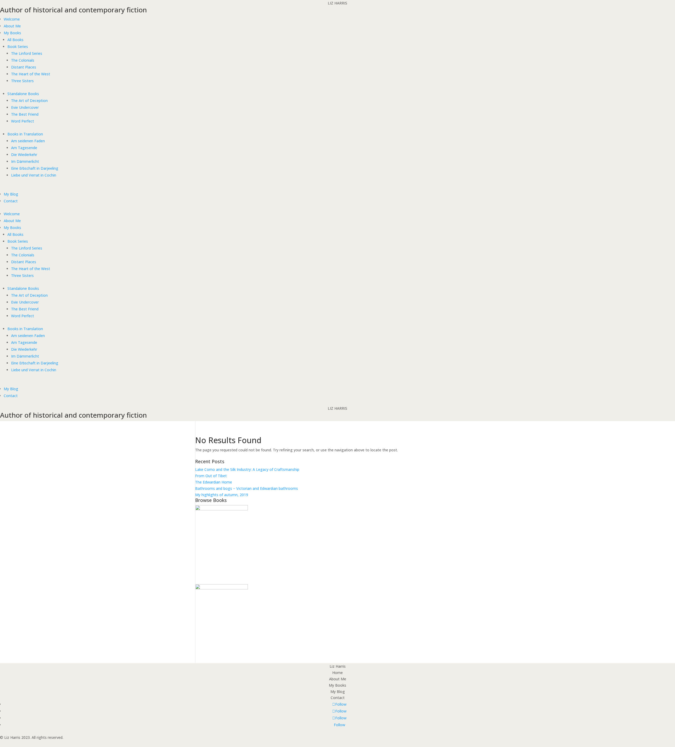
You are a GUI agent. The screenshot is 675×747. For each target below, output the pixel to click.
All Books (15, 39)
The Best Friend (24, 114)
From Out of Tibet (211, 475)
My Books (12, 32)
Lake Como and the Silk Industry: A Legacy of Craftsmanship (247, 469)
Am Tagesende (24, 147)
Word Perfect (22, 121)
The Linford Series (26, 53)
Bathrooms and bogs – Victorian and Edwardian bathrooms (246, 488)
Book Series (17, 46)
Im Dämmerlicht (25, 161)
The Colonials (22, 60)
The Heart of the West (30, 73)
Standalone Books (23, 93)
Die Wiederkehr (24, 154)
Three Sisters (22, 80)
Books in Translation (25, 133)
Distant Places (23, 67)
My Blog (11, 194)
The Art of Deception (29, 100)
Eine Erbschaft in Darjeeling (34, 168)
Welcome (12, 19)
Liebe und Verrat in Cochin (33, 175)
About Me (12, 25)
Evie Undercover (25, 107)
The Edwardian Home (213, 482)
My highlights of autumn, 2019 (221, 494)
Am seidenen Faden (28, 140)
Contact (11, 200)
